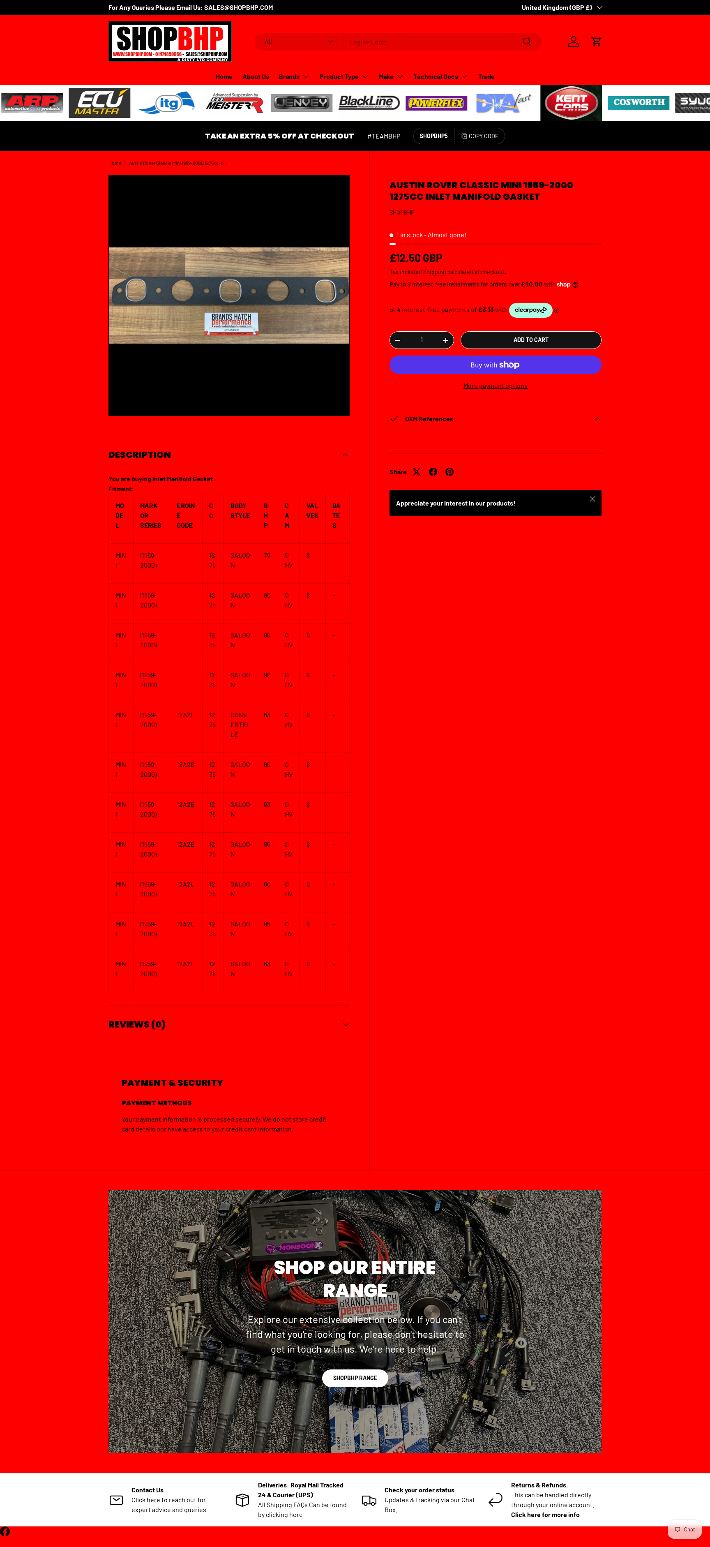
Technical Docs (436, 76)
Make (386, 76)
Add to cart (531, 339)
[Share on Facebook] (433, 472)
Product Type (339, 76)
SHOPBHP (402, 212)
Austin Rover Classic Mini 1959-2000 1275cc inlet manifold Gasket (178, 163)
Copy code (483, 135)
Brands (289, 76)
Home (224, 76)
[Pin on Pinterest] (449, 472)
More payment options (495, 385)
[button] (597, 41)
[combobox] (398, 42)
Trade (486, 76)
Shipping (434, 271)
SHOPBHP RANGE (355, 1377)
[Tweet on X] (416, 472)
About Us (255, 76)
